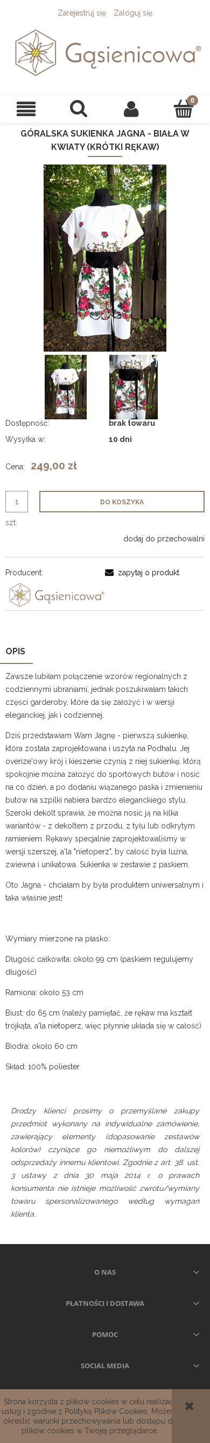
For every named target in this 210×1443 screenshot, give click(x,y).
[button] (26, 109)
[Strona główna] (105, 53)
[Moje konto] (131, 108)
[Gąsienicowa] (55, 594)
